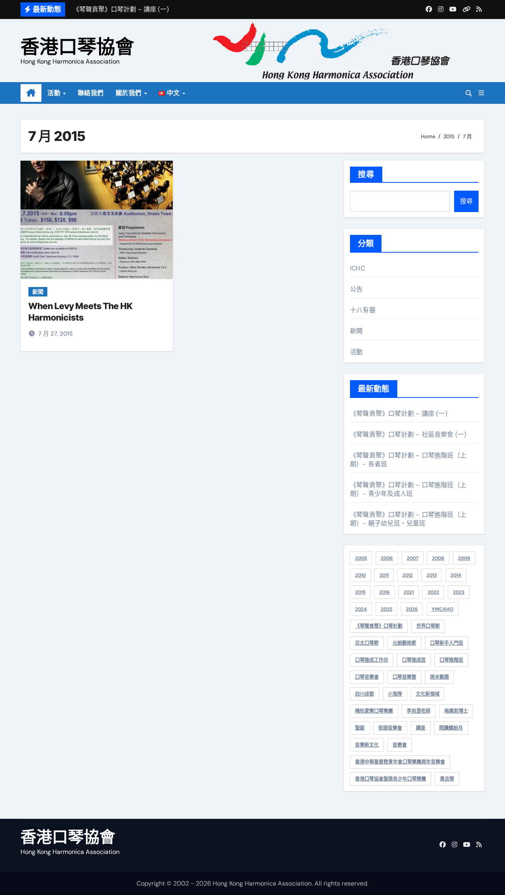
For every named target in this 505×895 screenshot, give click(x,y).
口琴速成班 (414, 660)
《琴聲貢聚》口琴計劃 (378, 626)
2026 (412, 609)
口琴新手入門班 (446, 643)
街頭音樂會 (390, 728)
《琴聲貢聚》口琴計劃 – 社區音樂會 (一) (408, 434)
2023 (458, 592)
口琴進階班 (451, 660)
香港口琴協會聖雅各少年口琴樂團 (390, 779)
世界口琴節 (428, 626)
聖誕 (360, 728)
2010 (360, 575)
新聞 (37, 291)
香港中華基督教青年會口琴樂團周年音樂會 (400, 762)
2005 (361, 558)
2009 (464, 558)
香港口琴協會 (77, 46)
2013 (431, 575)
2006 (387, 558)
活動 (54, 93)
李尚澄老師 (418, 711)
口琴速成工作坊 (371, 660)
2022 (433, 592)
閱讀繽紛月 (451, 728)
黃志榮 (447, 779)
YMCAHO (442, 609)
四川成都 (364, 694)
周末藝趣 (439, 677)
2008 (438, 558)
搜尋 (366, 174)
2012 (407, 575)
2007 (412, 558)
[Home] (31, 93)
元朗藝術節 (404, 643)
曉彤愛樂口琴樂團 (374, 711)
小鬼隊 (395, 694)
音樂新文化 (367, 745)
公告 (356, 289)
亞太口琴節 (367, 643)
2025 (386, 609)
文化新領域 (428, 694)
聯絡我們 (91, 93)
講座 (420, 728)
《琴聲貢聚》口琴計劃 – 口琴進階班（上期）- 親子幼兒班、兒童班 (408, 518)
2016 (384, 592)
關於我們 (130, 93)
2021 (409, 592)
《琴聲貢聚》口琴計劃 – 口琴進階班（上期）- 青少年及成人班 (408, 489)
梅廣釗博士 (456, 711)
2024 (361, 609)
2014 (456, 575)
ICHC (357, 268)
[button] (481, 93)
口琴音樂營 (404, 677)
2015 (360, 592)
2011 (384, 575)
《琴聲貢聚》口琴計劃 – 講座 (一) (398, 413)
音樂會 (400, 745)
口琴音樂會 (367, 677)
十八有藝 (363, 310)
